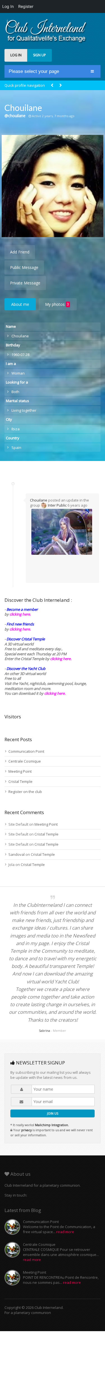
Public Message (24, 267)
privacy (26, 1130)
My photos (57, 304)
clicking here (54, 693)
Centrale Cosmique (24, 761)
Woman (18, 373)
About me (20, 304)
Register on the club (25, 791)
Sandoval (16, 854)
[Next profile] (60, 85)
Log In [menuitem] (8, 6)
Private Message (25, 283)
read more (65, 1231)
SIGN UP (39, 55)
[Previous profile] (52, 85)
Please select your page (34, 71)
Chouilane (38, 500)
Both (15, 391)
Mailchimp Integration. (52, 1125)
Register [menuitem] (25, 6)
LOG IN (16, 55)
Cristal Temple (20, 781)
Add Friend (19, 252)
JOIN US (52, 1113)
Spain (16, 447)
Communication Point (26, 751)
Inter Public (57, 505)
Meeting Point (20, 771)
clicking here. (20, 614)
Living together (23, 410)
